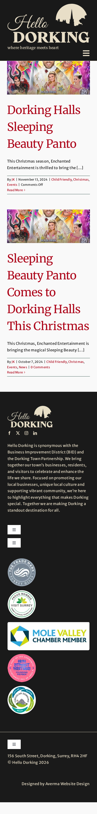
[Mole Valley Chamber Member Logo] (48, 624)
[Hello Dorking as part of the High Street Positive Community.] (22, 656)
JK (13, 180)
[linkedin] (35, 433)
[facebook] (9, 433)
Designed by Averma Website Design (55, 783)
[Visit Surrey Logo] (22, 592)
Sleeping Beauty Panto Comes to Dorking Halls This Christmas (48, 292)
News (23, 367)
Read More (15, 190)
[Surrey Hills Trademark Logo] (22, 560)
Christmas (81, 180)
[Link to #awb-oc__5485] (86, 53)
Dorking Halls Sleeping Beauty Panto (44, 127)
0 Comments (40, 367)
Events (12, 185)
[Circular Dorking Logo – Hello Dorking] (22, 687)
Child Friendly (61, 180)
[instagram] (26, 433)
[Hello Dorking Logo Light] (48, 5)
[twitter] (18, 433)
